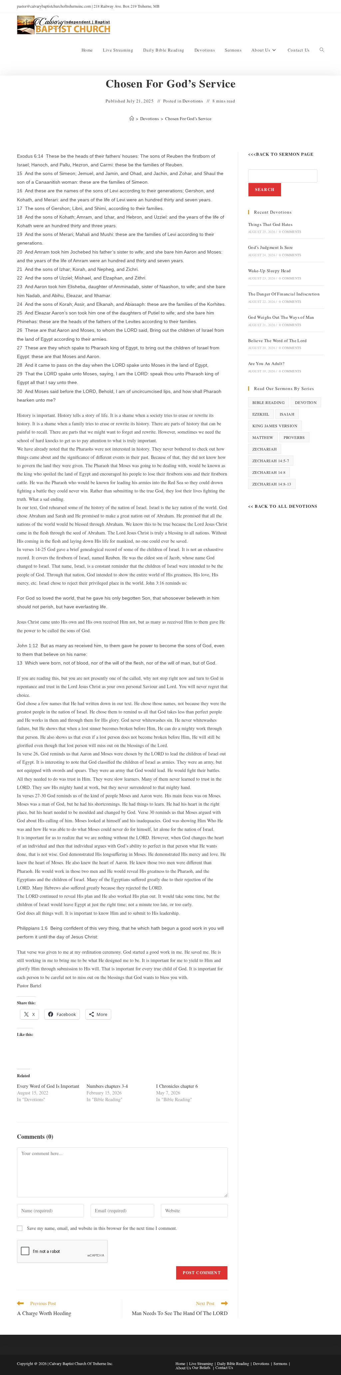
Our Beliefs (201, 1367)
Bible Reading (268, 402)
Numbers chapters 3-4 (107, 1086)
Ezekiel (260, 414)
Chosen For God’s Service (188, 118)
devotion (306, 402)
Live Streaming (201, 1363)
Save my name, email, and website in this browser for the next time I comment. (102, 1228)
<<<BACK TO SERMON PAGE (281, 154)
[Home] (132, 118)
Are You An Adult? (266, 363)
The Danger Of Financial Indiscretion (284, 294)
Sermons (280, 1363)
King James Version (274, 425)
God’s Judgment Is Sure (270, 247)
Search (264, 189)
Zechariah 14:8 (269, 472)
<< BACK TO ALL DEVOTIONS (282, 506)
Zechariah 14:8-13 (271, 484)
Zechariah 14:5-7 (270, 460)
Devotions (192, 101)
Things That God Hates (270, 224)
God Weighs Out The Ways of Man (281, 317)
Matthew (262, 437)
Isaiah (287, 414)
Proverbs (294, 437)
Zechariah (264, 449)
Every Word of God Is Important (48, 1086)
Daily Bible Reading (233, 1363)
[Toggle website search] (322, 50)
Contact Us (224, 1367)
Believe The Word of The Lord (277, 340)
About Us (183, 1367)
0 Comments (290, 231)
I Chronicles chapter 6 (177, 1086)
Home (180, 1363)
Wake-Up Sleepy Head (269, 271)
